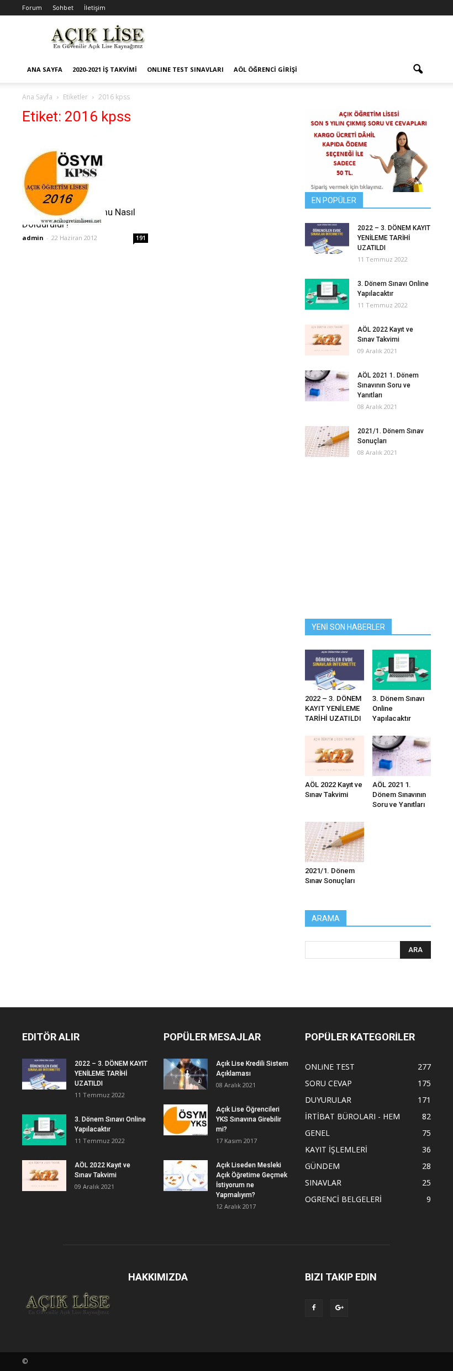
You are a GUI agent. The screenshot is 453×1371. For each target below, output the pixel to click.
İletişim (95, 7)
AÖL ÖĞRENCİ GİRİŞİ (265, 69)
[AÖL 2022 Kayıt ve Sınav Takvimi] (327, 340)
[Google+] (339, 1308)
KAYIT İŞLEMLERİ (336, 1149)
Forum (32, 7)
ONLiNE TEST (330, 1066)
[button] (417, 69)
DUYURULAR (328, 1099)
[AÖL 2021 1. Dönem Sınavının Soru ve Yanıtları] (327, 385)
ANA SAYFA (44, 69)
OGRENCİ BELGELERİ (343, 1199)
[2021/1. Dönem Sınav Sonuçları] (327, 441)
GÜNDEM (322, 1166)
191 (141, 238)
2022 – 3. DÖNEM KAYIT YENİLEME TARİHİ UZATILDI (393, 238)
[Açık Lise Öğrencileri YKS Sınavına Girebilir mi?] (186, 1119)
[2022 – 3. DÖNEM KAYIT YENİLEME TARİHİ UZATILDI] (327, 238)
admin (33, 237)
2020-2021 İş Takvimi (104, 69)
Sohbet (62, 7)
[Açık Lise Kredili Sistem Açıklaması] (186, 1074)
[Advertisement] (301, 39)
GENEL (317, 1133)
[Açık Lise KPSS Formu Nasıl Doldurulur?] (85, 180)
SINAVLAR (323, 1182)
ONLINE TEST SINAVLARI (185, 69)
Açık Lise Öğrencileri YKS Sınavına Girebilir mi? (248, 1119)
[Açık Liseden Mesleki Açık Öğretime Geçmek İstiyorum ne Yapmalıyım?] (186, 1175)
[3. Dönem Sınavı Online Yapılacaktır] (327, 294)
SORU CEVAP (328, 1083)
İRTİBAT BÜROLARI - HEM (352, 1116)
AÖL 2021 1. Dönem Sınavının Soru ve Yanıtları (388, 385)
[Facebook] (314, 1308)
